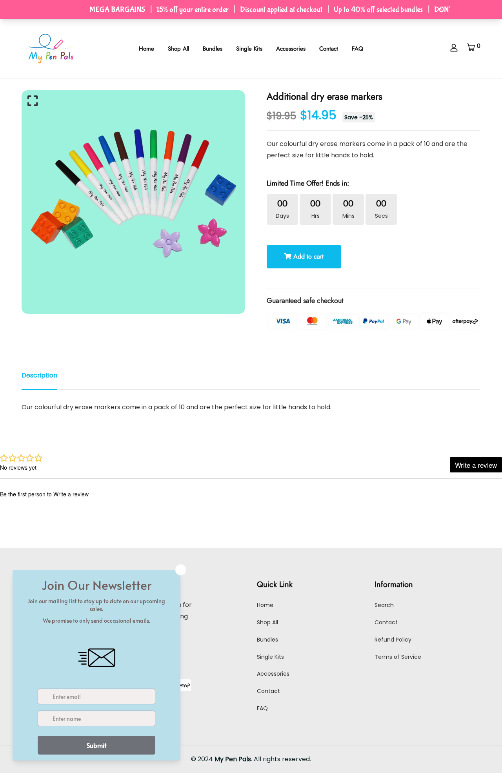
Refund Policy (393, 640)
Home (146, 48)
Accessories (291, 48)
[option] (133, 202)
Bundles (212, 48)
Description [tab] (39, 375)
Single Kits (249, 48)
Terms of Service (398, 657)
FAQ (357, 48)
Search (384, 605)
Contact (328, 48)
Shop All (178, 48)
